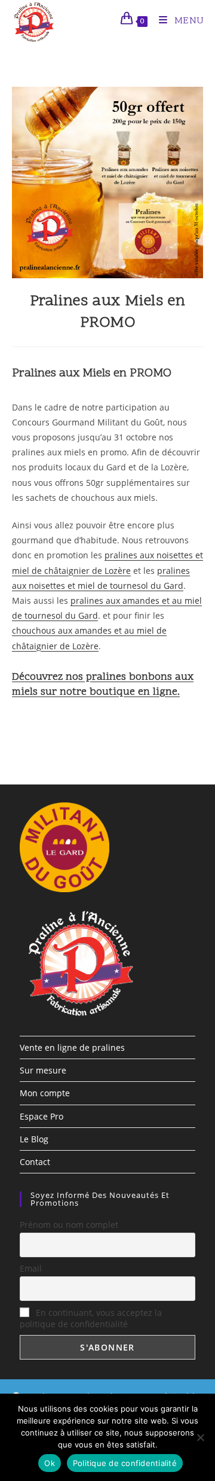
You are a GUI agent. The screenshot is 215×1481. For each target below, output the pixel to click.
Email (31, 1268)
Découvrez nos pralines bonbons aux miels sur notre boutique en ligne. (103, 685)
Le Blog (34, 1139)
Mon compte (45, 1093)
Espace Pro (41, 1116)
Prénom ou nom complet (69, 1224)
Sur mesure (43, 1070)
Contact (35, 1161)
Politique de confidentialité (125, 1463)
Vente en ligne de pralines (72, 1047)
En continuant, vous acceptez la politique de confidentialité (91, 1318)
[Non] (200, 1437)
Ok (49, 1463)
